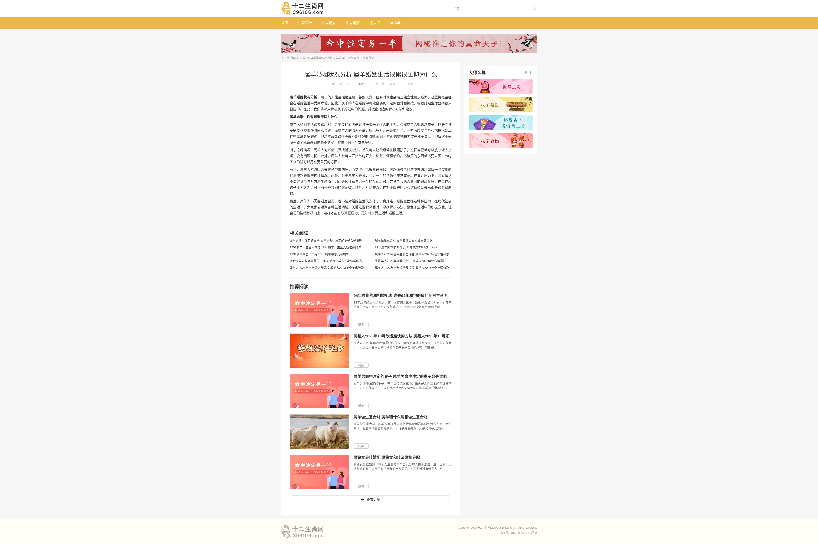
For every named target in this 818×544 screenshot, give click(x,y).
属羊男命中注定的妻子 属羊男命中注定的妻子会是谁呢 (326, 240)
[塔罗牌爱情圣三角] (501, 122)
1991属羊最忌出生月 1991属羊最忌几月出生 (319, 254)
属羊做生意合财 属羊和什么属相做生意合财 (403, 240)
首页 (284, 23)
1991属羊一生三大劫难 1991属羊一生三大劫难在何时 (325, 247)
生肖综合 (305, 23)
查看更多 (373, 499)
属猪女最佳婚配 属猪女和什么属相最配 (387, 457)
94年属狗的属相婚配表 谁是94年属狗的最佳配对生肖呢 (401, 296)
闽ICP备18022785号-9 (524, 532)
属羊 (302, 58)
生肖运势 (353, 23)
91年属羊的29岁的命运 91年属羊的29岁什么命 (406, 247)
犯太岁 (375, 23)
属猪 (361, 365)
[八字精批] (501, 104)
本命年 (395, 23)
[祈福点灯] (501, 86)
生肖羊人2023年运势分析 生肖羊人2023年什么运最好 (410, 261)
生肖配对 (329, 23)
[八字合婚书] (501, 140)
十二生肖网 (288, 58)
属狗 (361, 324)
